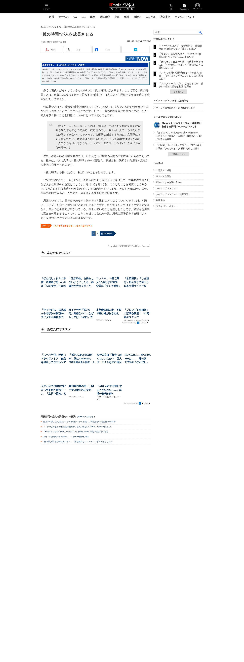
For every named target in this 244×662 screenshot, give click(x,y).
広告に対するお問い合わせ (169, 182)
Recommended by (129, 323)
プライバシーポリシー (167, 206)
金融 (126, 16)
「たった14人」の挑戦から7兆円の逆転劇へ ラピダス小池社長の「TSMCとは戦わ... (54, 313)
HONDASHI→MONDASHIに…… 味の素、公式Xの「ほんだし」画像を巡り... (138, 358)
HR (83, 16)
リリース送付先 (163, 176)
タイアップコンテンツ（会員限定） (173, 194)
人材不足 (151, 16)
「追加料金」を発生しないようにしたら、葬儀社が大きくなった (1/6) (81, 282)
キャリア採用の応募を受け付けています (175, 108)
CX (75, 16)
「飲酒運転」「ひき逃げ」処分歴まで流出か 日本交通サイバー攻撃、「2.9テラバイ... (137, 282)
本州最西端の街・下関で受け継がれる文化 (108, 311)
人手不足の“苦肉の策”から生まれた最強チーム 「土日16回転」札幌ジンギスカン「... (53, 390)
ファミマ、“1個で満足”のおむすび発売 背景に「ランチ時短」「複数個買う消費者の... (108, 282)
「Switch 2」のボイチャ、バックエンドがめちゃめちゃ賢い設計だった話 (75, 431)
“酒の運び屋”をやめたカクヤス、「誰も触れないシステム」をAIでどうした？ (78, 441)
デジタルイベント (185, 16)
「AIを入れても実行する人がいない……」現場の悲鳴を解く (109, 390)
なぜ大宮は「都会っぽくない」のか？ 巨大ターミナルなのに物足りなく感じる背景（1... (109, 358)
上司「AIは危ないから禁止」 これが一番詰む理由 (66, 436)
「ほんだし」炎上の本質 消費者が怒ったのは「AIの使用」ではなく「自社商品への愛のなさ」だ (181, 64)
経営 (51, 16)
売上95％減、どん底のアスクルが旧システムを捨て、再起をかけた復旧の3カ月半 (79, 421)
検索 (200, 32)
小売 (116, 16)
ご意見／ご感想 (163, 170)
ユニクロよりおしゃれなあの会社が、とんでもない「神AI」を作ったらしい (77, 426)
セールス (64, 16)
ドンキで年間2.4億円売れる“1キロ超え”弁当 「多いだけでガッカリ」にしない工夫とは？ (181, 75)
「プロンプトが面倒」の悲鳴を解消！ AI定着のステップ (136, 313)
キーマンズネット (86, 417)
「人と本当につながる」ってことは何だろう (72, 226)
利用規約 (160, 200)
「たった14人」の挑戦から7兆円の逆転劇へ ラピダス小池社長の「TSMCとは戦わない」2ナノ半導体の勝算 (179, 135)
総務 (92, 16)
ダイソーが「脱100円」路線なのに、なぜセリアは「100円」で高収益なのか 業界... (81, 313)
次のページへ (107, 233)
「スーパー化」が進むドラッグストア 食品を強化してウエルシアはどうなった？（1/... (53, 358)
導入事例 (165, 16)
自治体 (137, 16)
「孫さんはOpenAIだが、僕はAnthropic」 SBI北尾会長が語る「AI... (82, 358)
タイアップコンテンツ (167, 188)
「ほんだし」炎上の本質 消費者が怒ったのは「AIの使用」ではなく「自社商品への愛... (53, 282)
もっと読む (178, 91)
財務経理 (105, 16)
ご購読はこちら (178, 154)
